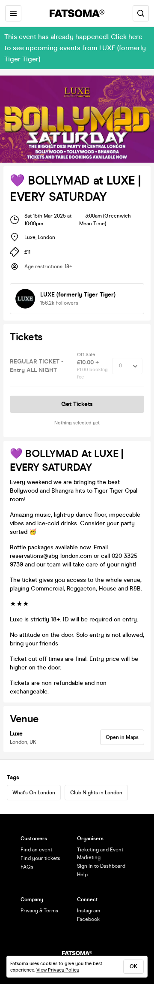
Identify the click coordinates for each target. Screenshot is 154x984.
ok (133, 966)
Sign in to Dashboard (101, 866)
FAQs (27, 867)
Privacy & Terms (39, 911)
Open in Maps (122, 737)
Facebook (88, 919)
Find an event (36, 850)
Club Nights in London (96, 793)
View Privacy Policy (57, 970)
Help (82, 875)
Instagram (88, 911)
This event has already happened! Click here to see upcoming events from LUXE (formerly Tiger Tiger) (75, 48)
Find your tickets (40, 858)
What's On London (33, 793)
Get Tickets (77, 404)
